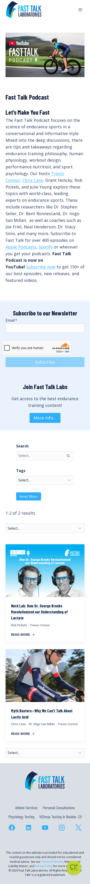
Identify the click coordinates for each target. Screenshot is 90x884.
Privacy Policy (44, 866)
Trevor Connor (40, 625)
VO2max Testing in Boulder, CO (60, 816)
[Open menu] (80, 9)
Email (11, 320)
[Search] (68, 455)
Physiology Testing (21, 816)
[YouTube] (45, 827)
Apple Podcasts (21, 247)
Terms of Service (52, 862)
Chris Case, (33, 180)
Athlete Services (26, 807)
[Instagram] (61, 827)
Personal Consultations (59, 807)
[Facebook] (12, 827)
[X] (78, 827)
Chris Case (18, 724)
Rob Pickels (19, 625)
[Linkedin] (28, 827)
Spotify (46, 247)
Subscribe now (40, 267)
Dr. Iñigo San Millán (42, 724)
